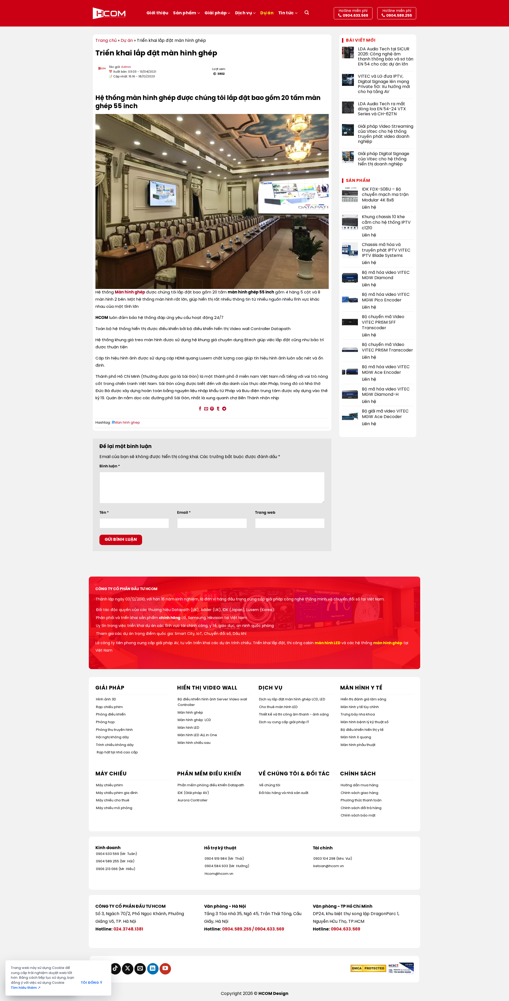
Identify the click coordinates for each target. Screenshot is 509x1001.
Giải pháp (216, 13)
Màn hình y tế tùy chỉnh (360, 707)
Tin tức (286, 13)
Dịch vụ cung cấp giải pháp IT (284, 722)
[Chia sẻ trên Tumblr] (218, 409)
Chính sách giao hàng (359, 793)
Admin (126, 67)
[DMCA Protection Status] (368, 968)
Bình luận (109, 466)
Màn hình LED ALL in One (197, 735)
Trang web (265, 513)
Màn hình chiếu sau (194, 743)
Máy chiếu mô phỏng (114, 808)
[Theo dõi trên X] (127, 968)
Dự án (267, 13)
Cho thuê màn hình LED (278, 707)
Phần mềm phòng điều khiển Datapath (211, 785)
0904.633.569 (269, 929)
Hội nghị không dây (112, 737)
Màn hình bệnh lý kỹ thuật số (365, 722)
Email (184, 513)
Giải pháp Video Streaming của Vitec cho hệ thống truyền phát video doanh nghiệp (385, 134)
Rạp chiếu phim (109, 707)
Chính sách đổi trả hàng (361, 808)
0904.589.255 (236, 929)
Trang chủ (106, 40)
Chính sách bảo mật (358, 815)
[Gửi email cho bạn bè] (206, 409)
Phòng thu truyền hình (114, 730)
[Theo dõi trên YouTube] (165, 968)
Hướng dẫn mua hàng (359, 785)
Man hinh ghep (127, 422)
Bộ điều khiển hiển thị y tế (362, 730)
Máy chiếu (111, 774)
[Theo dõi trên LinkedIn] (153, 968)
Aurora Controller (193, 800)
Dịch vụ (243, 13)
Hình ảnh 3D (106, 699)
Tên (104, 513)
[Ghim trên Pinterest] (212, 409)
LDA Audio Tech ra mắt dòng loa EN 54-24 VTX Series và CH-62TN (382, 109)
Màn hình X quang (356, 737)
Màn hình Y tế (361, 688)
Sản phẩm (184, 13)
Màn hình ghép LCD (194, 720)
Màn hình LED (188, 728)
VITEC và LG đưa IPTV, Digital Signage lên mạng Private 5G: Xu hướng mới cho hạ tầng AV (384, 84)
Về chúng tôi (269, 785)
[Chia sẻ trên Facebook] (200, 409)
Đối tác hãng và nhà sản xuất (283, 793)
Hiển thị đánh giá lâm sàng (363, 699)
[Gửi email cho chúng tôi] (140, 968)
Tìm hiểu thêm (26, 988)
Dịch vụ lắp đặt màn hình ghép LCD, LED (292, 699)
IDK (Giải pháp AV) (193, 793)
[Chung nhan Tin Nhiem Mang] (400, 968)
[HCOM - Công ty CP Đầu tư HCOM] (109, 13)
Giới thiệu (157, 13)
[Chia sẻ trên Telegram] (224, 409)
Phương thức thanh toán (361, 800)
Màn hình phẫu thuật (358, 745)
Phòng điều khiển (111, 714)
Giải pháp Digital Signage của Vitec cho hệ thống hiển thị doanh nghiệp (383, 159)
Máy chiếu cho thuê (112, 800)
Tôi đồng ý (91, 983)
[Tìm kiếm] (306, 13)
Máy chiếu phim (109, 785)
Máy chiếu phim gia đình (117, 793)
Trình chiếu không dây (115, 745)
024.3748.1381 (128, 929)
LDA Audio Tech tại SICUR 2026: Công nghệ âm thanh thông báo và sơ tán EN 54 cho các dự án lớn (385, 57)
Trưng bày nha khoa (358, 714)
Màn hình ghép (130, 292)
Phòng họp (105, 722)
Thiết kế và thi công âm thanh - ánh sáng (294, 714)
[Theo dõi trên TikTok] (115, 968)
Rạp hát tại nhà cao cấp (117, 752)
